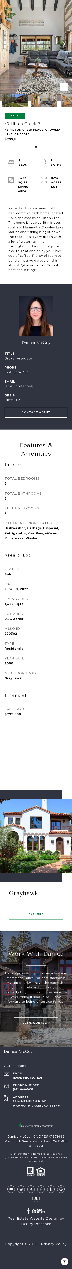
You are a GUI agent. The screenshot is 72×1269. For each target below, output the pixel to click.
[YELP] (51, 1189)
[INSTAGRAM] (21, 1189)
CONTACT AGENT (36, 412)
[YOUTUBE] (11, 1189)
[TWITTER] (31, 1189)
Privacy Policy (54, 1244)
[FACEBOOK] (41, 1189)
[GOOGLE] (61, 1189)
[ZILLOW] (36, 1198)
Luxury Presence (36, 1224)
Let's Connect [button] (36, 1022)
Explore (36, 914)
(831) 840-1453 (16, 372)
